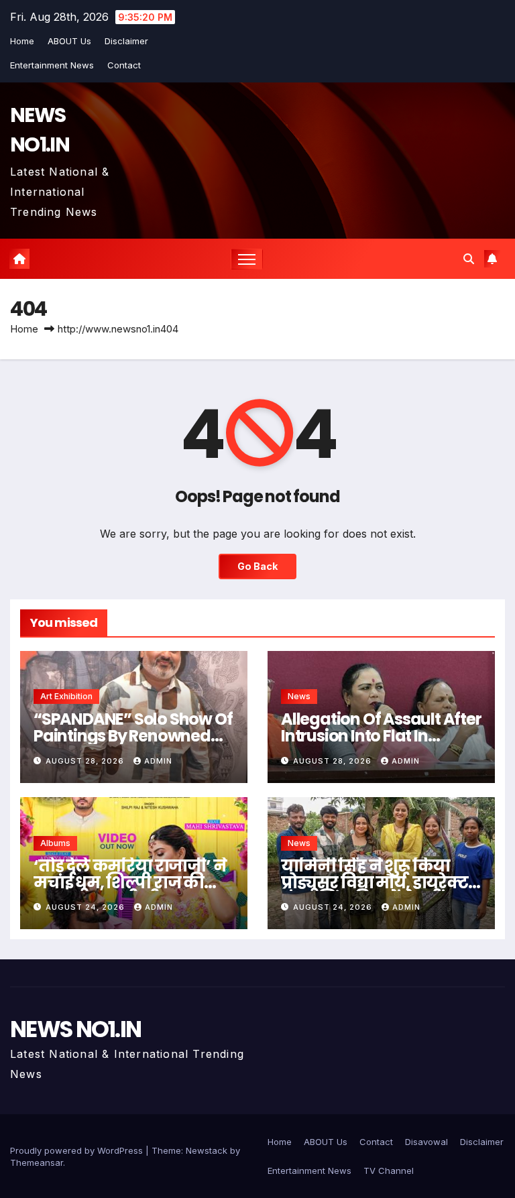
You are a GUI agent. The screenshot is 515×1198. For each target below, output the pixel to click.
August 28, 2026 (86, 761)
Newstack (206, 1150)
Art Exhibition (66, 696)
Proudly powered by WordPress (78, 1150)
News (299, 696)
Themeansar (36, 1162)
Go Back (257, 566)
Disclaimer (126, 41)
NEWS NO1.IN (39, 130)
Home (22, 41)
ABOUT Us (69, 41)
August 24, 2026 (86, 907)
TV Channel (388, 1170)
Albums (55, 843)
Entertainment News (52, 65)
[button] (468, 258)
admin (158, 761)
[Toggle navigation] (247, 259)
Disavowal (426, 1141)
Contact (124, 65)
